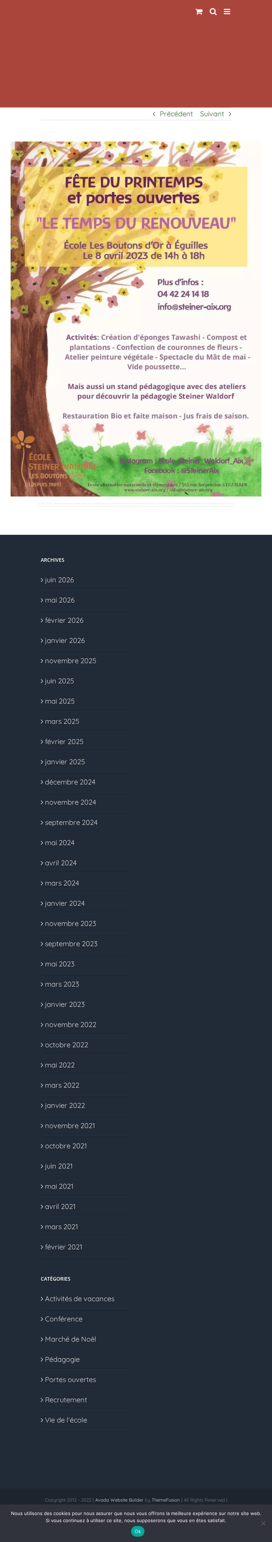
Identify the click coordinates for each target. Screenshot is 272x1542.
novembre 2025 (70, 660)
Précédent (176, 113)
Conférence (64, 1318)
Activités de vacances (79, 1298)
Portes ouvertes (70, 1379)
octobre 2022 (66, 1044)
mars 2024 (62, 882)
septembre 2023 (71, 943)
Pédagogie (62, 1359)
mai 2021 (59, 1186)
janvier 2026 (65, 640)
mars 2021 (61, 1226)
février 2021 (63, 1246)
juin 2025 (59, 680)
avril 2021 (60, 1206)
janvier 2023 (65, 1004)
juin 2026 (59, 579)
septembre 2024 (71, 822)
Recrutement (66, 1399)
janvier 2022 (65, 1105)
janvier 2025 (65, 761)
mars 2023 (62, 984)
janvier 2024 (65, 903)
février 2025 (64, 741)
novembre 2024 (70, 802)
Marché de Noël (70, 1339)
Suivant (212, 113)
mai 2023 (59, 963)
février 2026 (64, 620)
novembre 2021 (70, 1125)
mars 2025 (62, 721)
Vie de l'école (66, 1419)
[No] (263, 1523)
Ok (138, 1531)
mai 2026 (60, 599)
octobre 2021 (66, 1145)
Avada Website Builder (119, 1500)
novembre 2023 (70, 923)
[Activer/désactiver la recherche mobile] (213, 11)
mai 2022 (60, 1064)
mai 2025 (60, 701)
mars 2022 (62, 1085)
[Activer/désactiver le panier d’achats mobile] (199, 11)
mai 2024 (60, 842)
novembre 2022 (70, 1024)
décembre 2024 (70, 781)
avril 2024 (61, 862)
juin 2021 (59, 1165)
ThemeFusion (166, 1500)
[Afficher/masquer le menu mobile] (227, 11)
